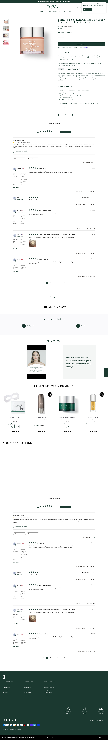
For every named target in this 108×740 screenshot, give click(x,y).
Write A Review (65, 132)
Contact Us (26, 685)
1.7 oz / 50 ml (67, 427)
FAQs (45, 685)
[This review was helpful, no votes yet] (90, 192)
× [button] (105, 3)
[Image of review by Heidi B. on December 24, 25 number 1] (32, 243)
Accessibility (47, 695)
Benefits (61, 69)
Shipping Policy (27, 687)
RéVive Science (6, 685)
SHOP (42, 11)
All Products (6, 695)
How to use (68, 69)
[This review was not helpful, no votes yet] (93, 192)
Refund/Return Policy (28, 690)
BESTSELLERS (53, 11)
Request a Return (27, 692)
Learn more (87, 10)
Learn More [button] (50, 737)
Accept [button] (101, 737)
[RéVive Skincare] (54, 7)
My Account (5, 692)
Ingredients (76, 69)
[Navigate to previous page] (43, 283)
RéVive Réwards (6, 687)
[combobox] (19, 159)
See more (16, 187)
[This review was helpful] (90, 253)
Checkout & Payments (49, 687)
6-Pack (17, 427)
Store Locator (6, 690)
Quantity (61, 36)
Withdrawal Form (28, 695)
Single (12, 427)
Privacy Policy (47, 690)
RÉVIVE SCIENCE (67, 11)
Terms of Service (48, 692)
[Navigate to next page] (64, 283)
